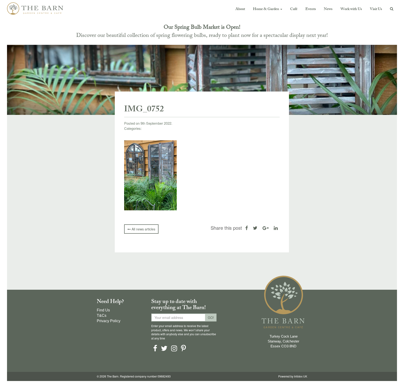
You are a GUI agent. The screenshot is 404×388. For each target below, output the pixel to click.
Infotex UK (300, 376)
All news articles (143, 229)
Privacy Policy (108, 321)
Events (310, 9)
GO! (211, 317)
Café (293, 9)
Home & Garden (266, 9)
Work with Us (351, 9)
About (240, 9)
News (328, 9)
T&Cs (101, 315)
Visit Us (376, 9)
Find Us (103, 310)
